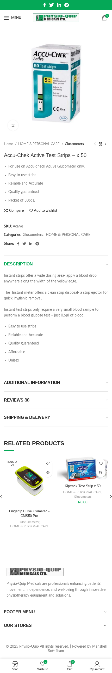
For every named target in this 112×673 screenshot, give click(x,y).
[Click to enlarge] (13, 125)
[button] (100, 472)
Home (9, 144)
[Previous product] (95, 144)
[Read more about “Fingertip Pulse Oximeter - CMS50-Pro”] (47, 472)
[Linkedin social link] (59, 5)
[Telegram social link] (66, 5)
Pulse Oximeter (28, 522)
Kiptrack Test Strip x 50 (83, 486)
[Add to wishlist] (47, 463)
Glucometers (74, 144)
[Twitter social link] (51, 5)
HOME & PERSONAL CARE (39, 144)
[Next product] (105, 144)
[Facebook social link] (45, 5)
